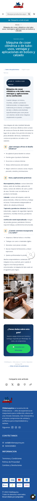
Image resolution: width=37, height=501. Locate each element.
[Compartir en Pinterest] (24, 385)
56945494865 (10, 446)
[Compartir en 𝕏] (12, 385)
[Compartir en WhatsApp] (18, 385)
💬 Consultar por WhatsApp (18, 348)
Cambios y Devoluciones (12, 465)
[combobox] (18, 14)
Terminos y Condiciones (12, 458)
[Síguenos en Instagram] (12, 427)
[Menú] (2, 14)
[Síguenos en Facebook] (16, 427)
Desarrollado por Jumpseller (12, 497)
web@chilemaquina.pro (14, 442)
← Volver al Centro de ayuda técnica (18, 366)
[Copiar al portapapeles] (31, 385)
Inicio (17, 25)
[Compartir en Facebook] (6, 385)
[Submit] (29, 14)
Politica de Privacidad (11, 462)
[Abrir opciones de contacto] (33, 497)
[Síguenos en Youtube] (19, 427)
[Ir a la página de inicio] (18, 6)
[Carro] (34, 14)
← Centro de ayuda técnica (11, 69)
